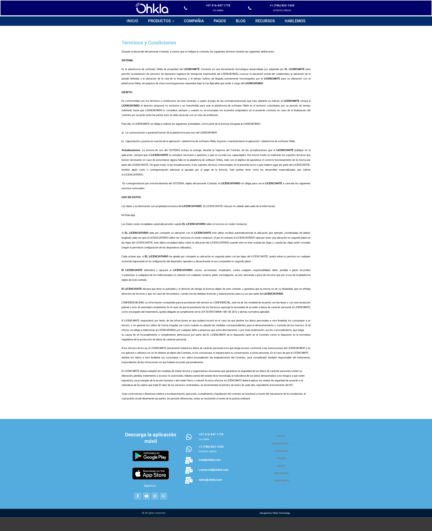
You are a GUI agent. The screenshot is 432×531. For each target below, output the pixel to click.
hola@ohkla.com (210, 459)
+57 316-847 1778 (218, 5)
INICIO (132, 21)
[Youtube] (146, 496)
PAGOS (220, 21)
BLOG (241, 21)
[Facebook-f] (137, 496)
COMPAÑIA (194, 21)
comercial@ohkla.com (213, 469)
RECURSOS (265, 21)
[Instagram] (154, 496)
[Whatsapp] (163, 496)
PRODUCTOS (159, 21)
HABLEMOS (295, 21)
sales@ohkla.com (210, 479)
